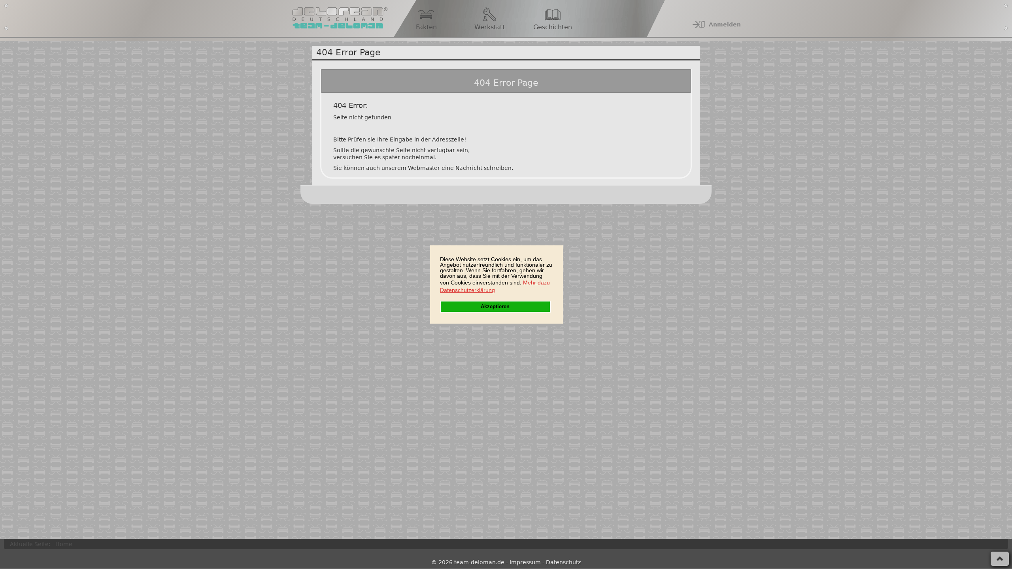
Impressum (525, 562)
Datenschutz (563, 562)
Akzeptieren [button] (495, 306)
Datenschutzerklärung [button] (467, 290)
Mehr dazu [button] (536, 282)
